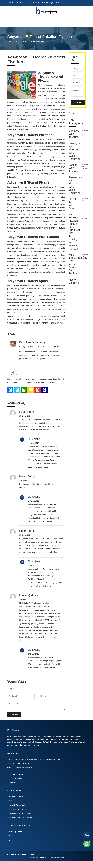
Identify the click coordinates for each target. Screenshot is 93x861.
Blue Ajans (45, 857)
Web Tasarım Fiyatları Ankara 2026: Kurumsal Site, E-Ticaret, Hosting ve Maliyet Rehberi (74, 231)
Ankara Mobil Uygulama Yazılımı (20, 813)
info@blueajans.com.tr (51, 3)
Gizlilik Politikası (27, 854)
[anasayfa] (46, 12)
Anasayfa (11, 42)
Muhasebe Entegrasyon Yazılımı (20, 817)
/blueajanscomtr (16, 832)
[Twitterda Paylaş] (17, 391)
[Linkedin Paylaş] (44, 391)
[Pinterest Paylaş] (37, 391)
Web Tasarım (13, 801)
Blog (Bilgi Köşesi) (15, 778)
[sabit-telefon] (87, 835)
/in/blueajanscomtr (17, 836)
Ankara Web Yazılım (15, 797)
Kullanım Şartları (13, 854)
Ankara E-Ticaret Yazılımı (17, 805)
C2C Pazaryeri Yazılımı (16, 809)
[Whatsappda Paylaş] (23, 391)
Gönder (14, 715)
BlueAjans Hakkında (15, 774)
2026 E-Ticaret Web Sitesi (73, 203)
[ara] (80, 21)
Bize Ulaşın (12, 782)
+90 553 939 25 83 (17, 3)
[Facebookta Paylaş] (10, 391)
